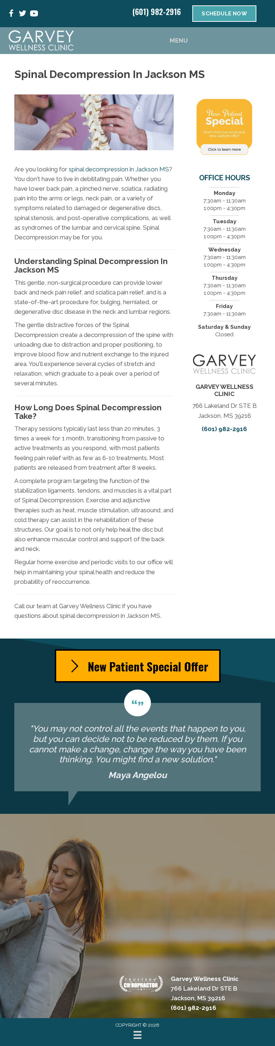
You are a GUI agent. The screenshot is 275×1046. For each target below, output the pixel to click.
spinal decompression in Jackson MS (119, 169)
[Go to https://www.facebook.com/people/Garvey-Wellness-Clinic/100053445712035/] (11, 14)
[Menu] (137, 1034)
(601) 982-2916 (156, 11)
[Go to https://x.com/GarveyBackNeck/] (22, 14)
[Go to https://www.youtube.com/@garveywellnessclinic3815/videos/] (34, 14)
